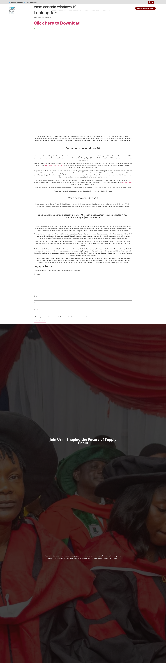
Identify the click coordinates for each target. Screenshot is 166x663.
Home (54, 10)
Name (36, 296)
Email (36, 303)
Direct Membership (75, 10)
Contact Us (106, 10)
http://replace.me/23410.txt (54, 165)
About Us (62, 10)
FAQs (86, 10)
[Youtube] (152, 2)
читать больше (127, 182)
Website (36, 310)
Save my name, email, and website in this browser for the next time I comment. (61, 317)
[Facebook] (149, 2)
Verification (95, 10)
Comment (37, 274)
